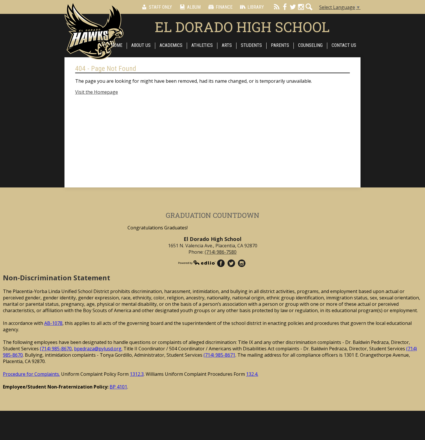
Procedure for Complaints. (31, 374)
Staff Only (160, 7)
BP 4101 (118, 387)
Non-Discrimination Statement (56, 277)
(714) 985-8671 (219, 355)
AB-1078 (53, 323)
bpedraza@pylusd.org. (98, 348)
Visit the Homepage (96, 92)
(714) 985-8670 (56, 348)
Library (255, 7)
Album (194, 7)
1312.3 (137, 374)
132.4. (252, 374)
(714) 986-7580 (220, 252)
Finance (224, 7)
